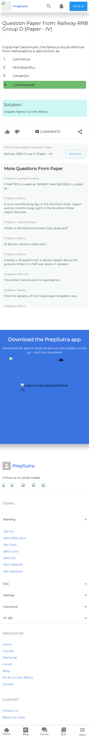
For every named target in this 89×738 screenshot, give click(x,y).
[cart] (61, 6)
